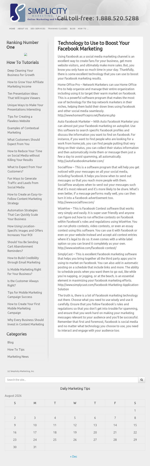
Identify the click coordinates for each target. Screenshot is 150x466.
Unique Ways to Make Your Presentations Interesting (25, 107)
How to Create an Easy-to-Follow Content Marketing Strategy (25, 199)
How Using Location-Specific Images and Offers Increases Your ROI (25, 231)
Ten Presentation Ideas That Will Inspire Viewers (24, 96)
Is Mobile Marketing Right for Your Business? (24, 271)
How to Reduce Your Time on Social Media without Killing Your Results (25, 155)
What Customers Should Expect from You (24, 142)
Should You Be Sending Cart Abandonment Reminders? (23, 246)
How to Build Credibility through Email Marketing (24, 260)
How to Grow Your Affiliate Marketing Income (26, 84)
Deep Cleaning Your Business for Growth (21, 73)
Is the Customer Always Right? (23, 283)
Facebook (131, 10)
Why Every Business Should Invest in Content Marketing (26, 322)
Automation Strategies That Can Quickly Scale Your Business (23, 215)
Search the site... (139, 28)
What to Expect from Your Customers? (25, 169)
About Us (23, 28)
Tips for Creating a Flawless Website (20, 119)
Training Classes (57, 28)
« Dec (73, 456)
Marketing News (18, 356)
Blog (72, 28)
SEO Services (37, 28)
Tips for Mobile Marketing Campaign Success (25, 294)
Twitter (136, 10)
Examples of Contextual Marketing (23, 130)
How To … (83, 28)
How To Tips (16, 349)
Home (12, 28)
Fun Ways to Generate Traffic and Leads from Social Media (23, 183)
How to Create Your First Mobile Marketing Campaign (24, 308)
